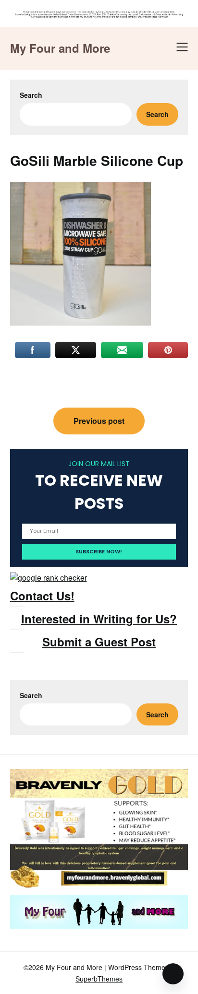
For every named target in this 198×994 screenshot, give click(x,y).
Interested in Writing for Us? (99, 618)
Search (31, 95)
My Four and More (60, 48)
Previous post (99, 420)
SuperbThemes (99, 978)
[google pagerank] (48, 577)
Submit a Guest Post (99, 641)
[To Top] (173, 973)
